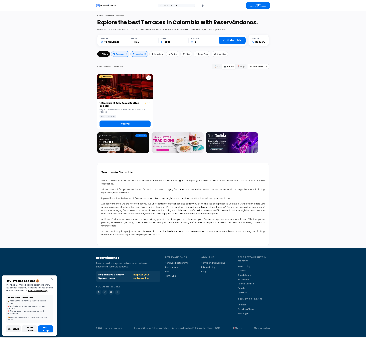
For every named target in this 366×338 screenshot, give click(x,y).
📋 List (217, 66)
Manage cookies (262, 328)
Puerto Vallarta (246, 283)
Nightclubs (170, 275)
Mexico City (244, 266)
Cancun (242, 270)
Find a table (234, 40)
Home (100, 15)
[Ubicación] (202, 5)
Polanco (242, 304)
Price (187, 54)
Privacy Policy (208, 267)
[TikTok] (117, 292)
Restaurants (171, 267)
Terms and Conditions (213, 262)
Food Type (203, 54)
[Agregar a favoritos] (148, 77)
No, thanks (13, 328)
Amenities (221, 54)
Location (158, 54)
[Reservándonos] (106, 5)
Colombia (109, 15)
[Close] (52, 279)
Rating (174, 54)
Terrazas (120, 54)
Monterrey (243, 279)
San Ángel (243, 313)
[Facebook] (98, 292)
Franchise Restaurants (176, 262)
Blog (203, 271)
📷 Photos (229, 66)
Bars (167, 271)
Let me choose (29, 329)
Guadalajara (244, 274)
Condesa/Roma (246, 309)
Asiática (139, 54)
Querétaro (243, 292)
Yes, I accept (46, 329)
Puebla (241, 287)
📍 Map (240, 66)
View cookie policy (37, 290)
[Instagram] (105, 292)
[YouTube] (111, 292)
